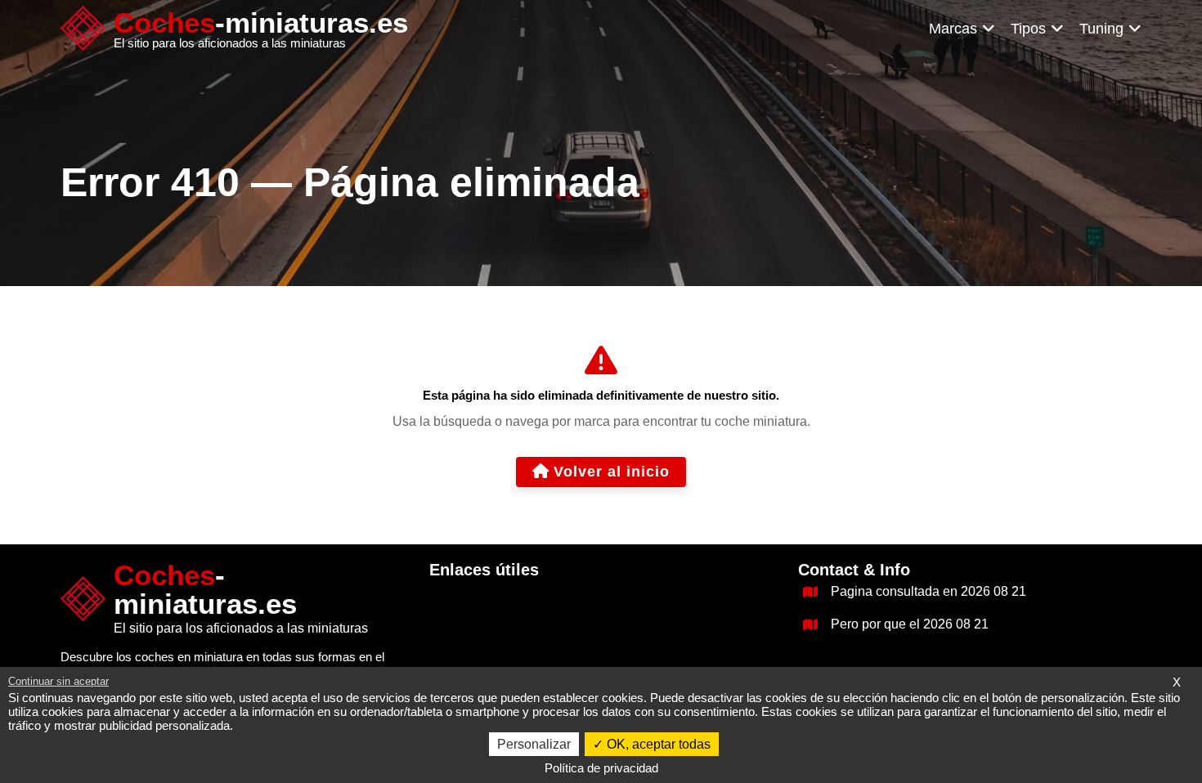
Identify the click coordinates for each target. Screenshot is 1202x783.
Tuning (1101, 28)
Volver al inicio (612, 471)
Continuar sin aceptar (58, 681)
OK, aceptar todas (657, 744)
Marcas (953, 28)
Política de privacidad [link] (601, 768)
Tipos (1028, 28)
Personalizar (534, 744)
